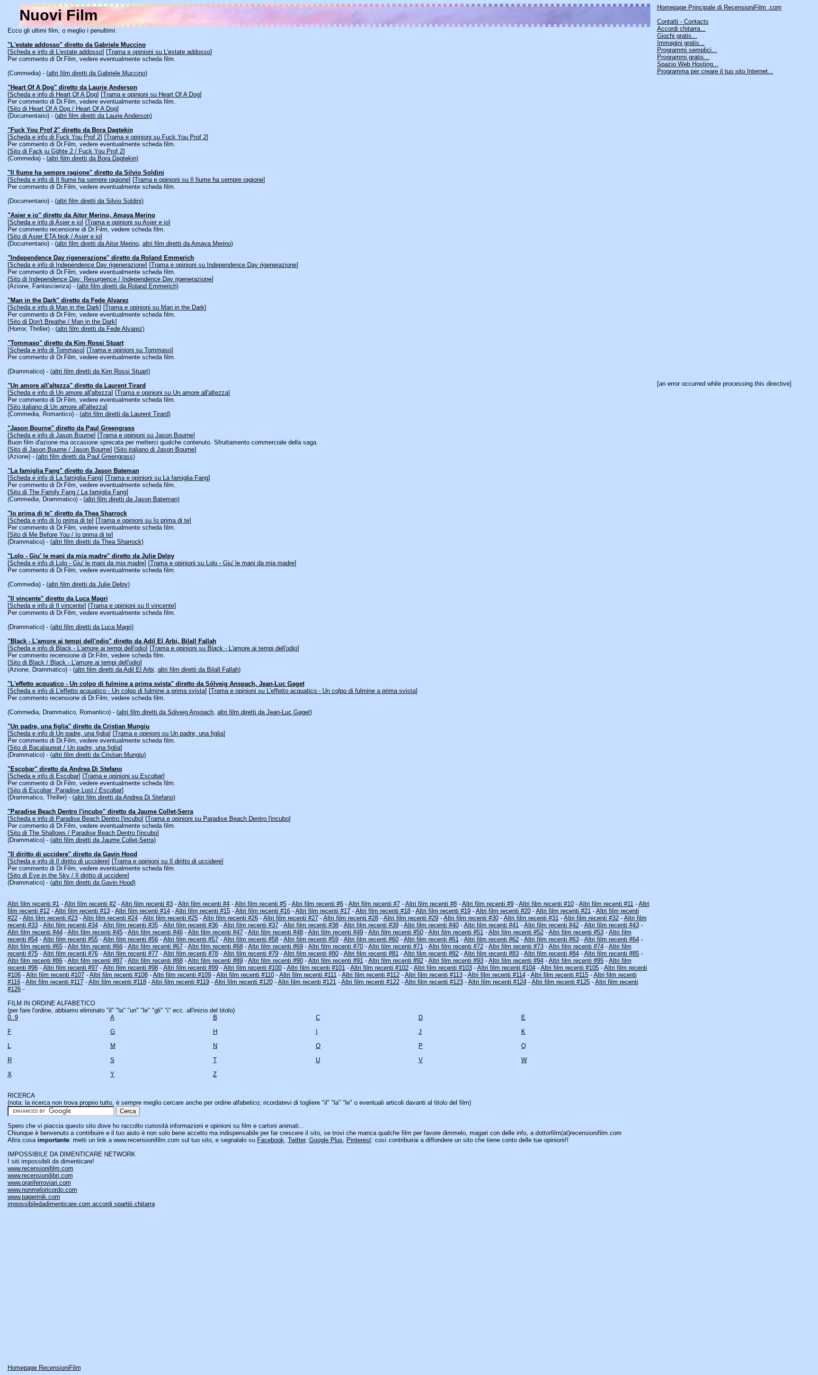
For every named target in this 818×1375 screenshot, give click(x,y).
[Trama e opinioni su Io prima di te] (143, 520)
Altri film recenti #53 (576, 932)
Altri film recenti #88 (155, 960)
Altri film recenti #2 (90, 903)
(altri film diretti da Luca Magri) (91, 626)
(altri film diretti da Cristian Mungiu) (98, 754)
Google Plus (326, 1140)
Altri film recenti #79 (250, 953)
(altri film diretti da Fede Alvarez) (99, 328)
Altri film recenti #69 (275, 946)
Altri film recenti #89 (215, 960)
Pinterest (359, 1140)
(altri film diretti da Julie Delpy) (88, 584)
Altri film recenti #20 (503, 910)
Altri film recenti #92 (395, 960)
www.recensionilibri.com (40, 1175)
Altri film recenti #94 (516, 960)
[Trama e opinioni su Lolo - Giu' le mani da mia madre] (222, 563)
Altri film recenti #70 (335, 946)
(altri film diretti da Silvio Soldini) (99, 200)
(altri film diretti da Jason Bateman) (131, 499)
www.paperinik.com (34, 1196)
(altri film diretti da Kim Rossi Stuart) (100, 371)
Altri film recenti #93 (455, 960)
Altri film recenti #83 (491, 953)
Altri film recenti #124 (497, 981)
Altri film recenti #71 (395, 946)
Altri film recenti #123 (434, 981)
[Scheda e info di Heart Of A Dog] (53, 94)
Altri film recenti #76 (70, 953)
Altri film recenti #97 (70, 967)
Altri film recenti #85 (611, 953)
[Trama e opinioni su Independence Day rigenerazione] (223, 264)
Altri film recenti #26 (230, 918)
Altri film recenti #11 (606, 903)
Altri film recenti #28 (350, 918)
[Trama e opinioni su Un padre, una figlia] (169, 733)
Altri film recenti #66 (95, 946)
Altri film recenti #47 (215, 932)
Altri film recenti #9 (488, 903)
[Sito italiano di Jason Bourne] (155, 449)
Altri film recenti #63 (551, 939)
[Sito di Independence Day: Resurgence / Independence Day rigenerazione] (110, 279)
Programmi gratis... (683, 57)
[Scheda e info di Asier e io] (45, 222)
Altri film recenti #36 (190, 925)
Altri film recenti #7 (374, 903)
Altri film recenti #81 (371, 953)
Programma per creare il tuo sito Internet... (715, 71)
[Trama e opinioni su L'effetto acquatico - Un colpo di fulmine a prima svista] (313, 690)
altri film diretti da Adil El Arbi (114, 669)
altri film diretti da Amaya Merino (186, 243)
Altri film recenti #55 (70, 939)
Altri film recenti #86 (35, 960)
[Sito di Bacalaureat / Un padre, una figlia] (65, 747)
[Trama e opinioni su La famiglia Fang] (157, 477)
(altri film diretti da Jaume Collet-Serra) (103, 839)
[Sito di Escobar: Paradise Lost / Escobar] (66, 790)
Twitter (296, 1140)
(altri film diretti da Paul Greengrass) (85, 456)
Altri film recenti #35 (130, 925)
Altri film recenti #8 (431, 903)
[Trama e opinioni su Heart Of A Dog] (151, 94)
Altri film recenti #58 (250, 939)
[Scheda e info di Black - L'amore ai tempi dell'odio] (78, 648)
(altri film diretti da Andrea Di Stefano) (123, 797)
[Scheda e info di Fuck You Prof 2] (55, 137)
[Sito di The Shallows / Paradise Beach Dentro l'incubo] (83, 832)
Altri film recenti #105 (570, 967)
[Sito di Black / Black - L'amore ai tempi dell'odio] (75, 662)
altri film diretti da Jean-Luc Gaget (263, 712)
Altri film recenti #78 (190, 953)
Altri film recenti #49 (335, 932)
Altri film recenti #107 (55, 974)
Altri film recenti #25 (170, 918)
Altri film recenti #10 (546, 903)
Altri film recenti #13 (82, 910)
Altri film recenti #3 (147, 903)
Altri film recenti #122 (370, 981)
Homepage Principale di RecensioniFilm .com (719, 7)
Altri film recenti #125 (561, 981)
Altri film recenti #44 (35, 932)
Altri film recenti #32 (591, 918)
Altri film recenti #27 (290, 918)
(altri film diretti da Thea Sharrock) (96, 541)
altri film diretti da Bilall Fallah (198, 669)
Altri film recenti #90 (275, 960)
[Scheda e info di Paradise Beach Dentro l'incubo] (75, 818)
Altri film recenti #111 (308, 974)
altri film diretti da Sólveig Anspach (165, 712)
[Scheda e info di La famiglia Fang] (55, 477)
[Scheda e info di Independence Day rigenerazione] (77, 264)
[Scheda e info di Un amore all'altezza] (60, 392)
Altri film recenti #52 (516, 932)
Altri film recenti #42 (551, 925)
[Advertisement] (728, 224)
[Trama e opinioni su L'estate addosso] (159, 51)
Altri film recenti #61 (431, 939)
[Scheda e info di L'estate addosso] (56, 51)
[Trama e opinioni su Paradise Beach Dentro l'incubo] (218, 818)
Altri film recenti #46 (155, 932)
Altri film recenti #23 (50, 918)
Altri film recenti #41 (491, 925)
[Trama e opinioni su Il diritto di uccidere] (167, 861)
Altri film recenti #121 (307, 981)
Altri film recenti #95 (576, 960)
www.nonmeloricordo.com (42, 1189)
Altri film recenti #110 (245, 974)
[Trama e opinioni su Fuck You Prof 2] (156, 137)
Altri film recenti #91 (335, 960)
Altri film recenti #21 (563, 910)
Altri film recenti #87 (95, 960)
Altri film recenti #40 (431, 925)
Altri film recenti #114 (496, 974)
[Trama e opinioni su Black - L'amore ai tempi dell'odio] (224, 648)
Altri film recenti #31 (531, 918)
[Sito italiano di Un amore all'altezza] (57, 406)
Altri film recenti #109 (182, 974)
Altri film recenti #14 (142, 910)
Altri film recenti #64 (611, 939)
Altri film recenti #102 (379, 967)
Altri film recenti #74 (576, 946)
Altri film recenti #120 (243, 981)
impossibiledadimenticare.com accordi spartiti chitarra (81, 1203)
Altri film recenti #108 (118, 974)
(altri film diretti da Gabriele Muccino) (96, 73)
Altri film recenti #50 (395, 932)
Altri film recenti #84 (551, 953)
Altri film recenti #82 (431, 953)
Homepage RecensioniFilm (44, 1367)
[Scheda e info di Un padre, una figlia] (59, 733)
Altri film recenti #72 (455, 946)
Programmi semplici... (687, 49)
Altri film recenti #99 (190, 967)
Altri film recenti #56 (130, 939)
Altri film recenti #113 (433, 974)
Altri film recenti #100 (252, 967)
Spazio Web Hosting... (688, 64)
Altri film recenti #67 (155, 946)
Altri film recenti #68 (215, 946)
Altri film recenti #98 (130, 967)
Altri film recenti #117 (54, 981)
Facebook (270, 1140)
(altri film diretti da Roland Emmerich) (127, 286)
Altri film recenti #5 (260, 903)
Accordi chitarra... (681, 28)
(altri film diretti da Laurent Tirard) (125, 413)
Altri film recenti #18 (383, 910)
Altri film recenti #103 (443, 967)
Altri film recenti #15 (202, 910)
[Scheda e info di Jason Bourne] (52, 435)
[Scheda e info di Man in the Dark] (54, 307)
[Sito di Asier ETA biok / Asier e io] (55, 236)
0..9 (13, 1017)
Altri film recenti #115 (559, 974)
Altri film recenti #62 (491, 939)
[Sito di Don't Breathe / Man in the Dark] (62, 321)
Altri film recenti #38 (311, 925)
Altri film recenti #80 (311, 953)
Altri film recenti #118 (117, 981)
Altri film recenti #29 (410, 918)
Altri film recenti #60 (371, 939)
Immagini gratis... (681, 42)
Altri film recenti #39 (371, 925)
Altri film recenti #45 (95, 932)
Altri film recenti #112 (371, 974)
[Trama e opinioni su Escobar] (123, 776)
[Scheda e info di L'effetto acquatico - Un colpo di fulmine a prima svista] (107, 690)
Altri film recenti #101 (316, 967)
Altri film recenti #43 (611, 925)
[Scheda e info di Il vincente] (47, 605)
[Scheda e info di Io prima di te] (51, 520)
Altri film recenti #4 (204, 903)
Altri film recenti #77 (130, 953)
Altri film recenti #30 (471, 918)
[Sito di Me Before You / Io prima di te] (60, 534)
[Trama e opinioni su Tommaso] (130, 350)
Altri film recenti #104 (506, 967)
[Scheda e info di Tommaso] (46, 350)
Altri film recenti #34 (70, 925)
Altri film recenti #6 (317, 903)
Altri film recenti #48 (275, 932)
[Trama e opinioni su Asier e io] (127, 222)
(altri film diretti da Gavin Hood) (92, 882)
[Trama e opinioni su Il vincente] (132, 605)
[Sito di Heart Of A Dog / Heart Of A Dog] (63, 108)
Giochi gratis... (677, 35)
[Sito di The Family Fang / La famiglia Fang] (68, 492)
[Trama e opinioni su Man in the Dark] (154, 307)
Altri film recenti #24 (110, 918)
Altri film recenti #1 (33, 903)
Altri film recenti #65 (35, 946)
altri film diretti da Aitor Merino (98, 243)
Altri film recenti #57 (190, 939)
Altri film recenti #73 (516, 946)
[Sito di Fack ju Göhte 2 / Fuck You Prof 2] (66, 151)
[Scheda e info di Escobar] (44, 776)
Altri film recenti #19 (443, 910)
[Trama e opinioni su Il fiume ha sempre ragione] (199, 179)
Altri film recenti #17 (322, 910)
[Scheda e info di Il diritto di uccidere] (59, 861)
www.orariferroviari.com (39, 1182)
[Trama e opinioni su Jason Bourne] (146, 435)
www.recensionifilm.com (40, 1168)
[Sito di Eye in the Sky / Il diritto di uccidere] (68, 875)
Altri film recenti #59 (311, 939)
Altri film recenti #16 (262, 910)
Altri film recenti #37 (250, 925)
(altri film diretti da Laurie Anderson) (103, 115)
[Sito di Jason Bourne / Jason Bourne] (60, 449)
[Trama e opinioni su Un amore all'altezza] (172, 392)
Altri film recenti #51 (455, 932)
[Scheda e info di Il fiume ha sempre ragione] (69, 179)
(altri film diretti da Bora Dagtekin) (92, 158)
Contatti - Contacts (683, 21)
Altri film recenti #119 (180, 981)
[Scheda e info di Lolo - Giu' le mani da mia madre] (77, 563)
